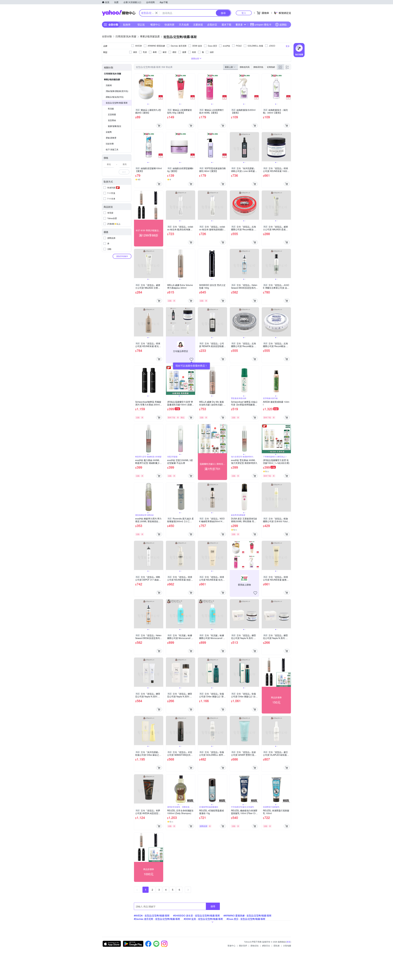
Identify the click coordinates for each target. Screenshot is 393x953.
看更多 (239, 24)
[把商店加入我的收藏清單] (191, 359)
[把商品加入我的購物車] (159, 126)
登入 (243, 12)
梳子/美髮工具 (112, 149)
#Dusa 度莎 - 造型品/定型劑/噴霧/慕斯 (246, 918)
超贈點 (283, 24)
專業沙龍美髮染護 (112, 79)
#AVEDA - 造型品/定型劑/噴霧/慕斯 (151, 915)
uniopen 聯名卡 (263, 24)
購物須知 (255, 945)
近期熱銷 (271, 66)
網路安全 (266, 945)
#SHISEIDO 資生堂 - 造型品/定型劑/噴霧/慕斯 (196, 915)
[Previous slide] (136, 88)
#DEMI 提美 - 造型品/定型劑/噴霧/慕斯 (203, 918)
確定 (124, 171)
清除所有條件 (122, 256)
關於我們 (243, 945)
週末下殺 (226, 24)
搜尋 (213, 906)
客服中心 (231, 945)
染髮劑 (109, 131)
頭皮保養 (110, 143)
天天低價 (184, 24)
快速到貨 (169, 24)
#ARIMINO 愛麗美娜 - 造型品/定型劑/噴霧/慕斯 (247, 915)
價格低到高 (245, 66)
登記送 (141, 24)
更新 (288, 941)
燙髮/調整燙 (111, 137)
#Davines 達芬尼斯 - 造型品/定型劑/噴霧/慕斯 (157, 918)
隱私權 (277, 945)
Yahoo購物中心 (118, 13)
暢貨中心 (155, 24)
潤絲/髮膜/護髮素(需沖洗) (117, 91)
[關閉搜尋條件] (156, 13)
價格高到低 (258, 66)
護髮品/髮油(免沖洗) (115, 96)
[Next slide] (161, 88)
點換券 (126, 24)
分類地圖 (287, 945)
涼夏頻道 (198, 24)
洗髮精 (109, 85)
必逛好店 (212, 24)
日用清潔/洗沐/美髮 (112, 73)
